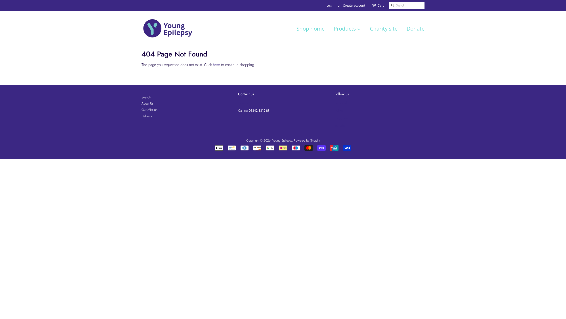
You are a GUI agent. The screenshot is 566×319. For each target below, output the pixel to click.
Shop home (310, 28)
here (216, 64)
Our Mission (149, 109)
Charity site (384, 28)
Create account (354, 5)
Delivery (147, 116)
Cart (381, 5)
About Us (147, 103)
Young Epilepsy (282, 140)
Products (345, 28)
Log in (331, 5)
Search (146, 97)
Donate (415, 28)
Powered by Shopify (307, 140)
